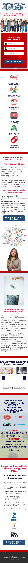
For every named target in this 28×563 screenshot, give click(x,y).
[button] (3, 378)
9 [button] (21, 388)
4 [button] (10, 388)
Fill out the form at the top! (14, 543)
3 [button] (8, 388)
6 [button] (14, 388)
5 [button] (12, 388)
